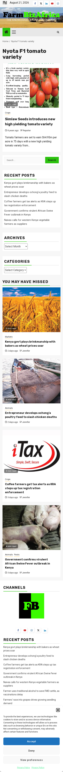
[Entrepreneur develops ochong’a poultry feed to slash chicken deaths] (31, 381)
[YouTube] (24, 630)
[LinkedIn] (45, 630)
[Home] (6, 32)
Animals (9, 408)
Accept (31, 741)
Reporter (27, 130)
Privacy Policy (23, 767)
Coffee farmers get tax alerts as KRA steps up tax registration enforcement (30, 488)
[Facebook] (18, 630)
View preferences (31, 760)
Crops (7, 113)
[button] (58, 710)
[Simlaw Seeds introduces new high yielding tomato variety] (31, 85)
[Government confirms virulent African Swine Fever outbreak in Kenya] (31, 527)
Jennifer (26, 351)
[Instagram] (31, 630)
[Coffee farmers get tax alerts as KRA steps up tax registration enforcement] (31, 452)
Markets (9, 337)
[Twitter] (38, 630)
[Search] (58, 32)
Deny (31, 750)
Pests (16, 555)
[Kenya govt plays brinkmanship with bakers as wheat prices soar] (31, 309)
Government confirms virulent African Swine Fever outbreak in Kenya (27, 563)
